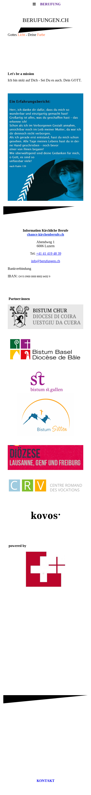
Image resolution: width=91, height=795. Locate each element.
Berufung (50, 4)
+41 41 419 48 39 (48, 253)
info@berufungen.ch (45, 261)
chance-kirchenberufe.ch (45, 234)
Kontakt (46, 781)
